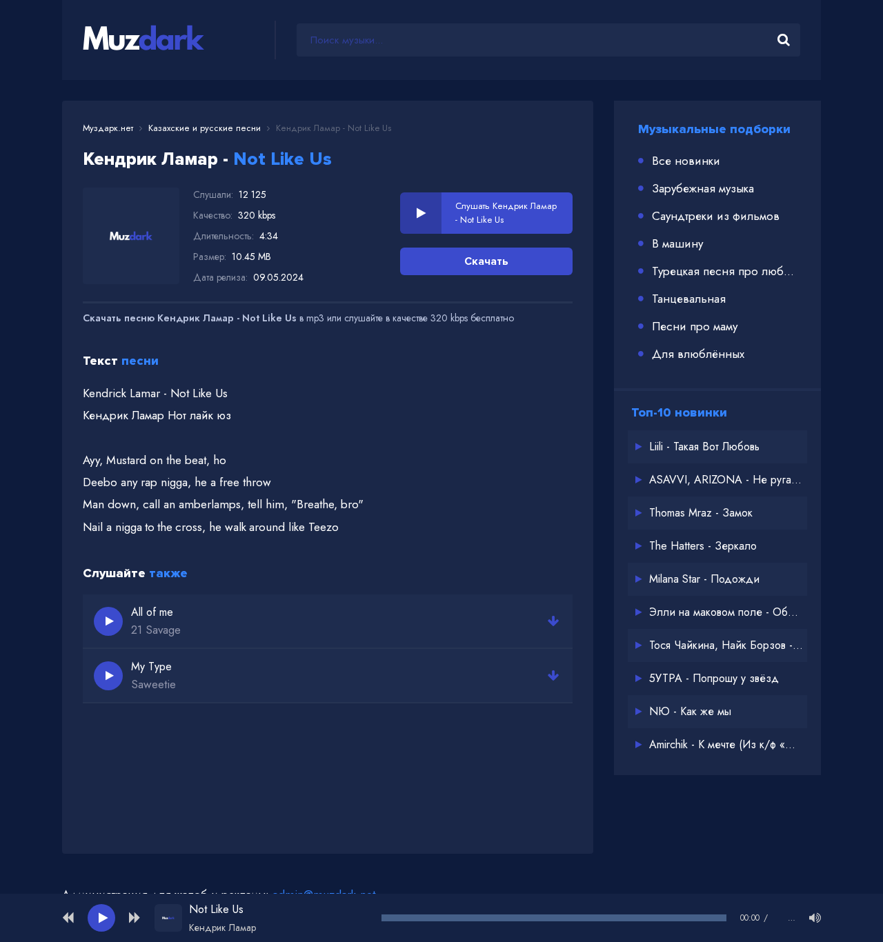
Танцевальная (689, 298)
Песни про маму (694, 326)
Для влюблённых (698, 353)
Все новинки (686, 160)
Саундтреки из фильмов (716, 216)
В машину (677, 243)
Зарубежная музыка (703, 188)
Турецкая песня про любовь (726, 271)
